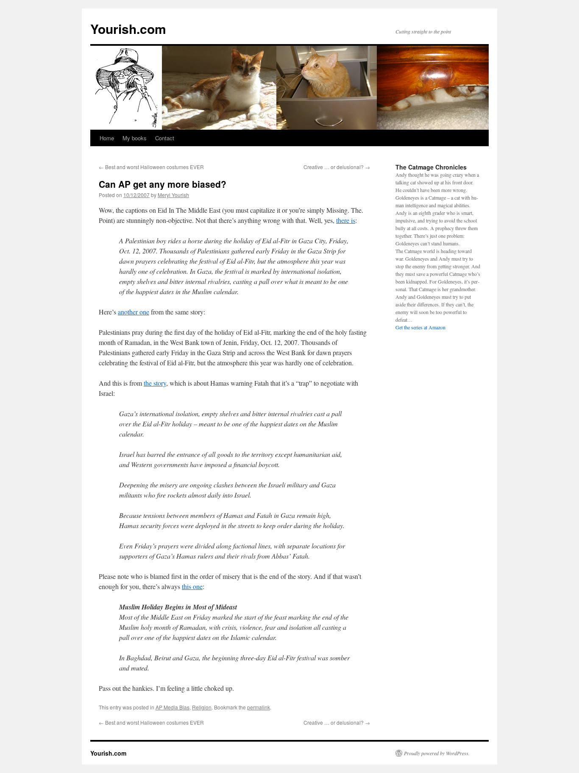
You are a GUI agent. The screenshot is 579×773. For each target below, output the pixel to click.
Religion (202, 707)
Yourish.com (128, 28)
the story (155, 382)
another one (133, 311)
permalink (258, 707)
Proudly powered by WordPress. (437, 753)
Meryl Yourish (173, 194)
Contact (164, 138)
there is (345, 220)
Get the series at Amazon (420, 327)
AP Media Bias (172, 707)
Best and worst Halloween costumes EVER (151, 166)
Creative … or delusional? (336, 166)
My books (134, 138)
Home (107, 138)
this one (192, 586)
